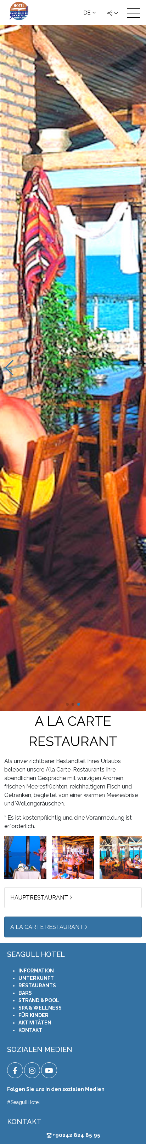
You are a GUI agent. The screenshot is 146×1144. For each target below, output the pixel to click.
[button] (67, 704)
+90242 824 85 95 (75, 1135)
